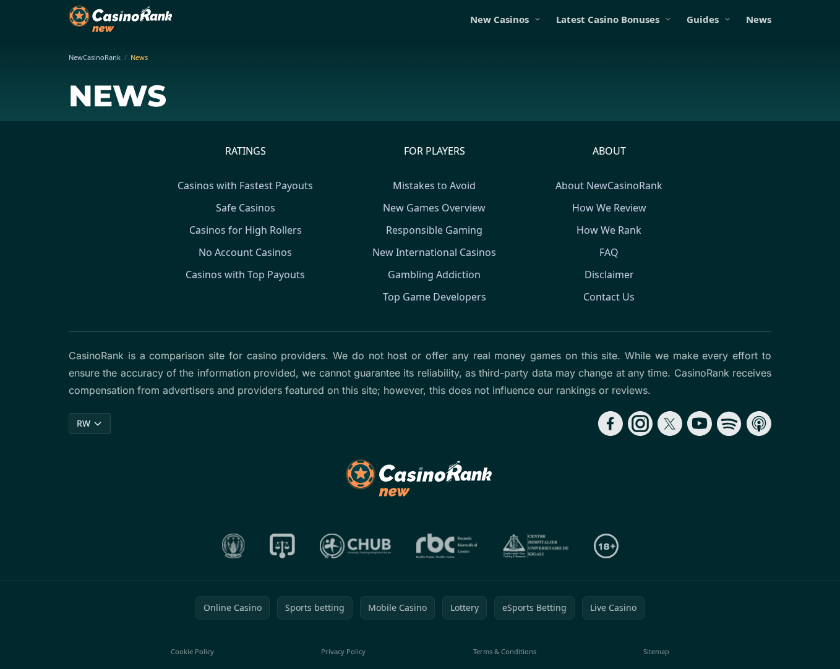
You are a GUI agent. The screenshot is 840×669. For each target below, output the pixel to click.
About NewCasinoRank (608, 185)
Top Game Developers (434, 297)
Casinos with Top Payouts (245, 274)
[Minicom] (233, 546)
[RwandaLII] (282, 546)
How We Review (609, 208)
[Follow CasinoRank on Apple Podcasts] (759, 423)
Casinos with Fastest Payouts (245, 185)
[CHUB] (356, 546)
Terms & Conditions (504, 651)
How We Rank (608, 230)
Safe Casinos (245, 208)
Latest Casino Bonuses (607, 19)
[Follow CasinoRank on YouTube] (699, 423)
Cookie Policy (192, 651)
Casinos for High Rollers (245, 230)
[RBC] (447, 546)
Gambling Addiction (434, 274)
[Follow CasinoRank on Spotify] (729, 423)
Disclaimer (609, 274)
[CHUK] (535, 546)
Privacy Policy (343, 651)
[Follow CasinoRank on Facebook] (610, 423)
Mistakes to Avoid (434, 185)
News (758, 19)
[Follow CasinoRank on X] (670, 423)
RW (83, 423)
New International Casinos (434, 252)
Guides (703, 19)
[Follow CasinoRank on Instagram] (640, 423)
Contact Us (609, 297)
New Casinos (499, 19)
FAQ (609, 252)
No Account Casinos (245, 252)
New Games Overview (434, 208)
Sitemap (656, 651)
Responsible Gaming (434, 230)
